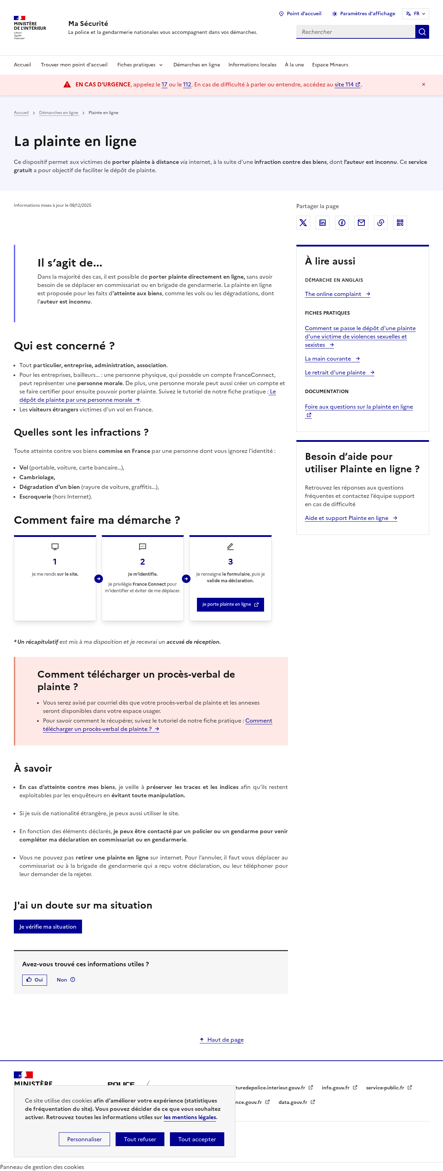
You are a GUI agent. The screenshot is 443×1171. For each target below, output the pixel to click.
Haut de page (225, 1039)
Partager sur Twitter (303, 223)
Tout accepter (197, 1139)
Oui (39, 980)
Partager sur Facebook (342, 223)
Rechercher (422, 32)
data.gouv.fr (294, 1102)
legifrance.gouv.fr (241, 1102)
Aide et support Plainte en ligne (347, 518)
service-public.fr (386, 1087)
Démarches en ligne (196, 64)
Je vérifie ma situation (47, 926)
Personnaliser (84, 1139)
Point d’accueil (304, 13)
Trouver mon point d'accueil (74, 64)
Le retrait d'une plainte (336, 372)
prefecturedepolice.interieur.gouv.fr (263, 1087)
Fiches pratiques (136, 64)
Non (62, 980)
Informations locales (252, 64)
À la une (294, 64)
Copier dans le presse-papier (381, 223)
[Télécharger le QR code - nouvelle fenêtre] (400, 223)
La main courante (328, 358)
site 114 (344, 84)
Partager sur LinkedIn (322, 223)
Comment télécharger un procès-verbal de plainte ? (157, 724)
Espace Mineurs (330, 64)
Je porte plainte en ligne (226, 604)
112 (187, 84)
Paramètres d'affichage (367, 13)
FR (416, 13)
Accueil (22, 64)
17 (165, 84)
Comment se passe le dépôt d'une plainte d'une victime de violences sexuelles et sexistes (360, 336)
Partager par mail (361, 223)
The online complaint (334, 294)
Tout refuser (140, 1139)
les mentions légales (190, 1117)
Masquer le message (423, 84)
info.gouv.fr (336, 1087)
